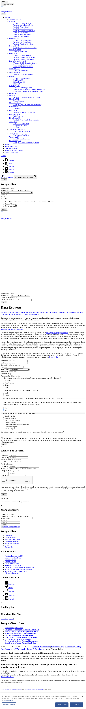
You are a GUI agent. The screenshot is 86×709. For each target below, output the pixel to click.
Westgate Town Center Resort (23, 29)
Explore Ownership (11, 152)
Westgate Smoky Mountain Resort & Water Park (29, 89)
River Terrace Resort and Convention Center (28, 91)
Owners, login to (21, 641)
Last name (4, 363)
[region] (43, 701)
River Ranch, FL (14, 118)
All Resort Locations (12, 573)
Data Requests (7, 649)
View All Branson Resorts (22, 55)
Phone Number (6, 460)
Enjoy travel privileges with (20, 633)
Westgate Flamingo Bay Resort (23, 44)
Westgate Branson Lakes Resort (24, 59)
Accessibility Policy (32, 312)
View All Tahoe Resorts (21, 124)
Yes (6, 408)
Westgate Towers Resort (21, 33)
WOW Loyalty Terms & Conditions (29, 649)
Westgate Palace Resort (21, 27)
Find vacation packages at (21, 631)
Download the (20, 643)
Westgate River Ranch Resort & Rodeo (26, 120)
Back (3, 14)
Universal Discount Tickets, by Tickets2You (19, 567)
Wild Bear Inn (18, 116)
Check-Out (4, 466)
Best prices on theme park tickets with (22, 630)
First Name (4, 455)
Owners (3, 156)
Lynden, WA (13, 93)
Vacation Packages (11, 146)
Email (6, 385)
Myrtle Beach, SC (15, 103)
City (2, 367)
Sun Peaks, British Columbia (23, 65)
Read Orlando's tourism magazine (21, 637)
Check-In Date (6, 297)
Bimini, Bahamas (15, 50)
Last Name (4, 457)
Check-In (4, 464)
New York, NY (14, 46)
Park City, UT (14, 110)
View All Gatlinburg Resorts (22, 88)
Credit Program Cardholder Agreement (33, 689)
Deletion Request (10, 422)
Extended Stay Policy (16, 314)
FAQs (7, 545)
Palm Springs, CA (15, 107)
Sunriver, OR (13, 133)
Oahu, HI (16, 84)
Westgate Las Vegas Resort (22, 42)
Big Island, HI (18, 80)
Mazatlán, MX (14, 99)
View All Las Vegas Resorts (22, 40)
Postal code (4, 371)
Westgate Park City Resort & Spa (24, 112)
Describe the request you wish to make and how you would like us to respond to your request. (32, 432)
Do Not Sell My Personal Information (52, 312)
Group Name (5, 471)
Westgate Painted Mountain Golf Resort (26, 97)
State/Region (5, 369)
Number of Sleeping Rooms (10, 468)
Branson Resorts (10, 560)
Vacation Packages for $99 (14, 556)
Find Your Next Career (12, 539)
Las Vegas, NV (14, 38)
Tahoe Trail (17, 127)
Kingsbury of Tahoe (20, 125)
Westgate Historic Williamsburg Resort (26, 143)
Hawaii (11, 76)
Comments (4, 475)
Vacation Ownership (12, 543)
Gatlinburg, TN (14, 86)
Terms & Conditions (7, 312)
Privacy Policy (20, 312)
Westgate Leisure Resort (21, 36)
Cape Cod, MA (14, 69)
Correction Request (11, 427)
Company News (10, 537)
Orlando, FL (13, 21)
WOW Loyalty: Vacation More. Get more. (19, 569)
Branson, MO (13, 53)
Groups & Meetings (11, 148)
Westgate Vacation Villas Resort (24, 31)
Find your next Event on (19, 635)
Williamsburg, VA (15, 141)
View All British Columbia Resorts (24, 63)
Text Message (9, 383)
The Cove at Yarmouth (20, 70)
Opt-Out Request (10, 418)
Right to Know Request (12, 420)
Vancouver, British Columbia (23, 67)
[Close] (82, 696)
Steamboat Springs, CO (17, 129)
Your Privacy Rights (54, 649)
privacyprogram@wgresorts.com (12, 329)
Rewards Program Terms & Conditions (12, 689)
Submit (4, 444)
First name (4, 361)
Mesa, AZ (12, 95)
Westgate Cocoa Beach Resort (23, 74)
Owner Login (9, 177)
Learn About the (18, 639)
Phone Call (8, 381)
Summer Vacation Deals (13, 558)
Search (4, 302)
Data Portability (10, 416)
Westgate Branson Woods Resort (24, 57)
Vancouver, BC (14, 137)
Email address (5, 374)
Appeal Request (10, 429)
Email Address (5, 462)
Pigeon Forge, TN (15, 114)
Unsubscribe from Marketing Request (17, 424)
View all (14, 628)
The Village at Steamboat (21, 131)
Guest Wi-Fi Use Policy (32, 314)
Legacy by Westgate (11, 541)
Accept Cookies (62, 704)
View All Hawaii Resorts (21, 78)
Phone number (5, 376)
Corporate (8, 536)
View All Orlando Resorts (22, 23)
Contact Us (8, 547)
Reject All (76, 704)
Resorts (7, 17)
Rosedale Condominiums (21, 139)
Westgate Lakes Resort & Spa (23, 25)
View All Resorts (15, 19)
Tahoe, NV (13, 122)
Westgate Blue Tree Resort (22, 34)
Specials (7, 144)
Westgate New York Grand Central (24, 48)
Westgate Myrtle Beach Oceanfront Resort (27, 105)
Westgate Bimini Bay (20, 51)
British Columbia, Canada (17, 61)
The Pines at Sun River (21, 135)
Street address (5, 365)
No (6, 410)
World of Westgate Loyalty (14, 150)
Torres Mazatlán (18, 101)
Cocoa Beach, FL (15, 72)
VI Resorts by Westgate (13, 565)
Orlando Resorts (10, 562)
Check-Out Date (6, 300)
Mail (6, 387)
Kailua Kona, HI (19, 82)
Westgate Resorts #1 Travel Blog (16, 571)
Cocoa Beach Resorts (12, 563)
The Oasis (16, 108)
